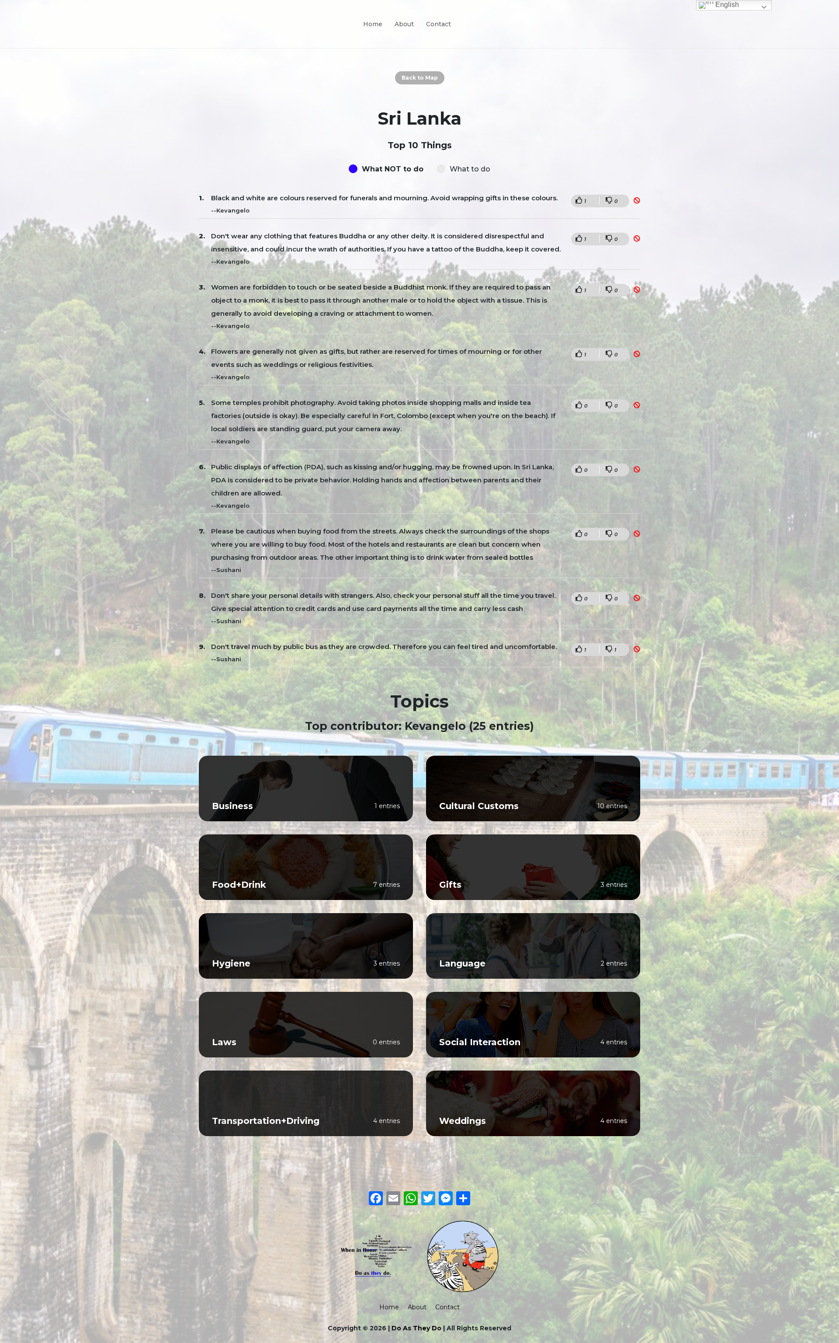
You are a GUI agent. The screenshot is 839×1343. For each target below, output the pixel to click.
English (726, 4)
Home (372, 24)
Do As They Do (416, 1328)
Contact (438, 24)
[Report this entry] (637, 200)
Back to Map (420, 77)
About (404, 24)
